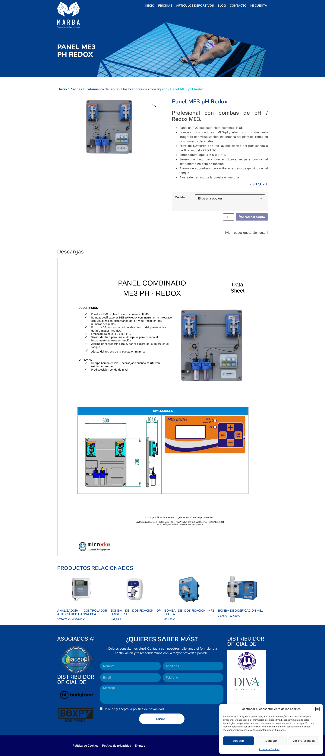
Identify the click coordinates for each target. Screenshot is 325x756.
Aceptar (238, 740)
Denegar (271, 740)
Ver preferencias (303, 740)
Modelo (180, 197)
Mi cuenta (258, 6)
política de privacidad (148, 709)
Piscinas (165, 6)
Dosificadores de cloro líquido (144, 89)
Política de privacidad (116, 746)
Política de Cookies (269, 749)
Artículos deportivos (195, 6)
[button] (317, 709)
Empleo (140, 746)
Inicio (149, 6)
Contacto (238, 6)
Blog (222, 6)
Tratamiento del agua (101, 89)
